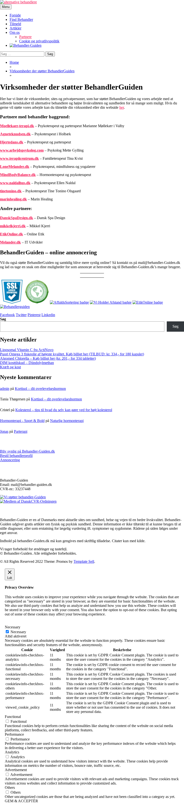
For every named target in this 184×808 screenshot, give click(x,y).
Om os (15, 32)
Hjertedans (9, 142)
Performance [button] (14, 734)
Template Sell (84, 561)
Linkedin (48, 315)
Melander (8, 242)
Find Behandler (21, 19)
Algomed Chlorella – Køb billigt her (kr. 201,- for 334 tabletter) (48, 358)
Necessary (18, 632)
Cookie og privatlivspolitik (39, 41)
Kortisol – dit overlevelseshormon (40, 389)
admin (4, 389)
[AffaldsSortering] (69, 302)
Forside (15, 15)
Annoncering (10, 460)
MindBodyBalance (15, 175)
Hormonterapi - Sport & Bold (22, 421)
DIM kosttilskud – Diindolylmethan (27, 363)
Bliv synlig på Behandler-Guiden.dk (27, 451)
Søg (3, 319)
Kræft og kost (10, 367)
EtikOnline (9, 234)
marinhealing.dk (13, 199)
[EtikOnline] (147, 302)
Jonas (4, 431)
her (121, 107)
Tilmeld (15, 24)
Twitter (21, 315)
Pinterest (34, 315)
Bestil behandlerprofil (16, 456)
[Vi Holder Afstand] (111, 302)
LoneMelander (12, 167)
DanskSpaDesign (14, 218)
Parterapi (20, 431)
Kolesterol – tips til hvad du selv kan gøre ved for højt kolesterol (63, 410)
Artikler (15, 28)
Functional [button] (13, 717)
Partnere (25, 37)
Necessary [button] (12, 627)
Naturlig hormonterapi (67, 421)
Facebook (7, 315)
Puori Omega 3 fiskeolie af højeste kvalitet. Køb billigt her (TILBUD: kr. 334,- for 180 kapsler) (72, 354)
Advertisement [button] (16, 770)
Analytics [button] (12, 752)
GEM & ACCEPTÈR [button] (21, 801)
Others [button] (10, 787)
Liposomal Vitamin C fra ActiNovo (26, 350)
